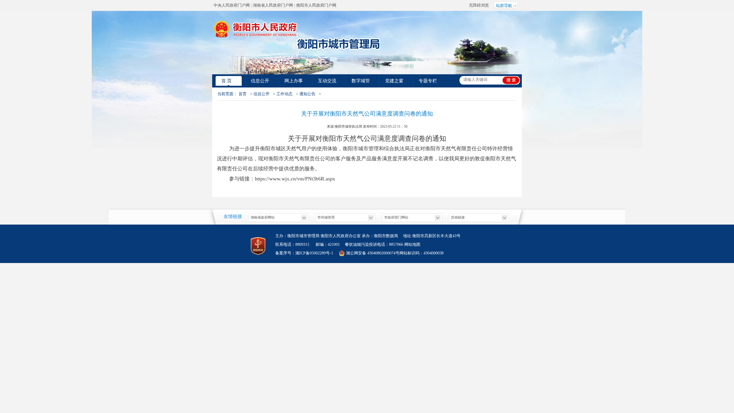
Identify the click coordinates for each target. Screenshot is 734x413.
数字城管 (361, 80)
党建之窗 (394, 80)
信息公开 (260, 80)
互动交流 (327, 80)
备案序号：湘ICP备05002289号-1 (304, 253)
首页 (243, 94)
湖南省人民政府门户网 (273, 5)
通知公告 (307, 94)
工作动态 (284, 94)
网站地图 (412, 244)
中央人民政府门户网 (232, 5)
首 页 (226, 80)
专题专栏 (428, 80)
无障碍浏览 (479, 5)
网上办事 (293, 80)
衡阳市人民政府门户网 (316, 5)
